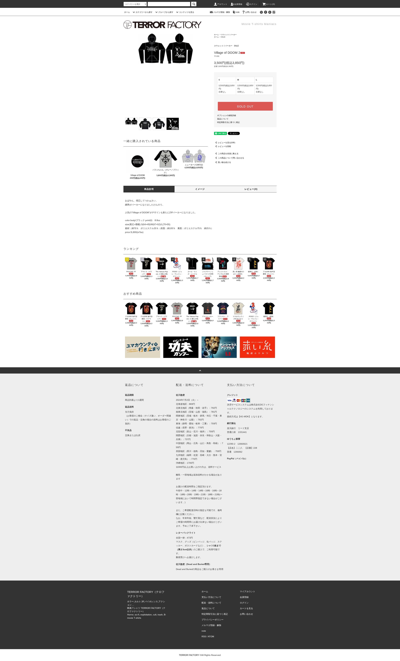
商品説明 (149, 189)
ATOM (211, 636)
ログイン (253, 4)
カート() (270, 4)
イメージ (200, 189)
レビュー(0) (251, 189)
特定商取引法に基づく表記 (228, 122)
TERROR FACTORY (189, 655)
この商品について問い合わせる (231, 158)
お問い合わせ (251, 12)
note (238, 12)
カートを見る (246, 608)
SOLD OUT (245, 106)
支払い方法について (211, 597)
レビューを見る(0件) (226, 143)
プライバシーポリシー (212, 619)
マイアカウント (247, 591)
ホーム (127, 12)
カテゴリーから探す (144, 12)
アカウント (222, 4)
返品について (222, 119)
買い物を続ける (224, 162)
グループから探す (165, 12)
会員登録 (238, 4)
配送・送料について (211, 602)
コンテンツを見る (186, 12)
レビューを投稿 (224, 146)
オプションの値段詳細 (226, 115)
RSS (204, 636)
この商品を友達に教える (228, 153)
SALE (223, 37)
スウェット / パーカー (229, 34)
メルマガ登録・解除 (221, 12)
